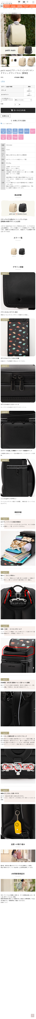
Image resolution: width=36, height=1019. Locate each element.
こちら (3, 81)
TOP (2, 13)
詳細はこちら (4, 902)
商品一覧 (7, 8)
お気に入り (21, 8)
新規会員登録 (14, 8)
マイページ (28, 8)
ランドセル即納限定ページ (13, 13)
